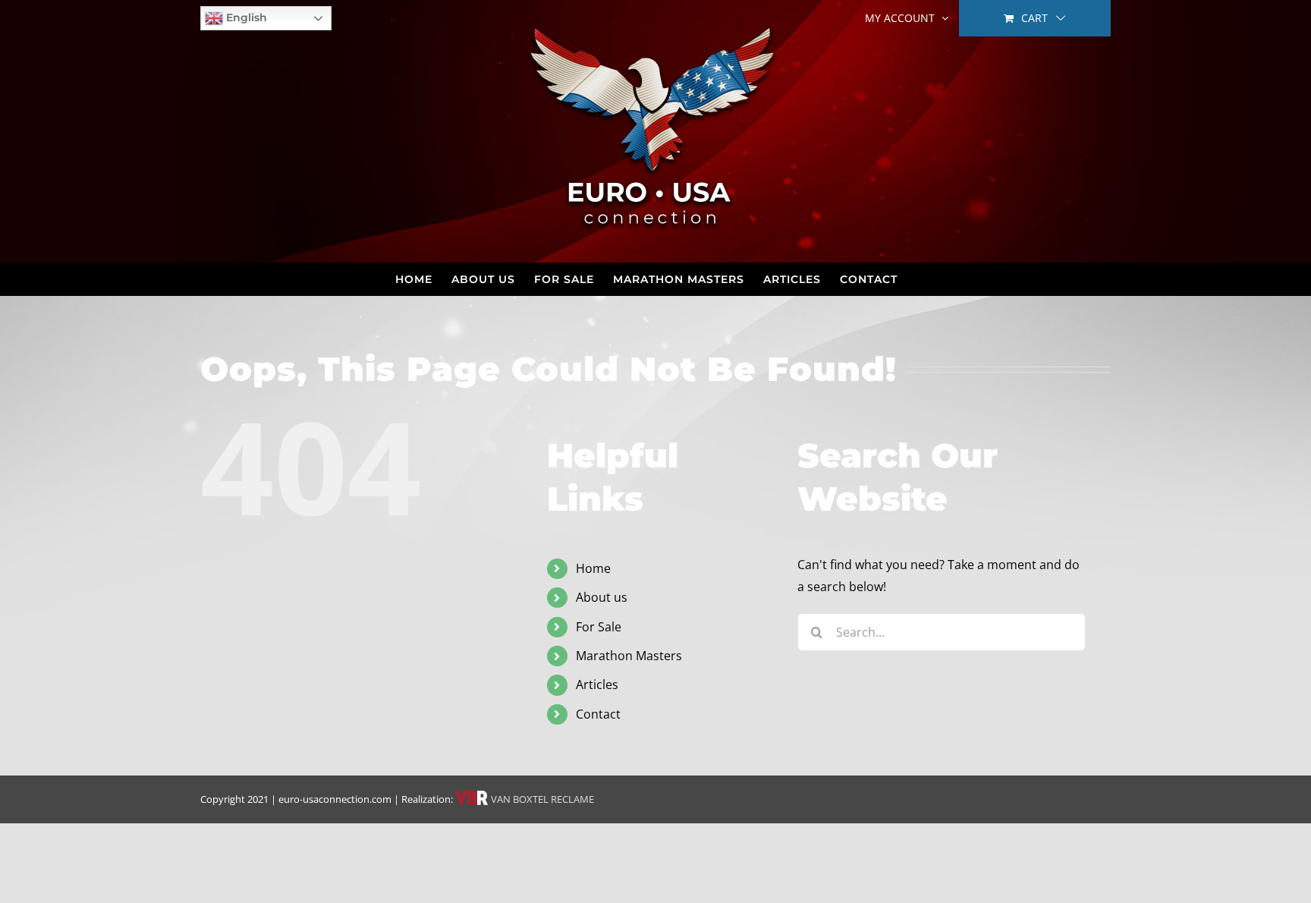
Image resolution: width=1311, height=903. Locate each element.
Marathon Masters (629, 655)
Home (593, 568)
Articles (597, 684)
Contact (598, 714)
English (245, 17)
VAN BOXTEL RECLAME (541, 799)
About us (601, 597)
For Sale (598, 626)
